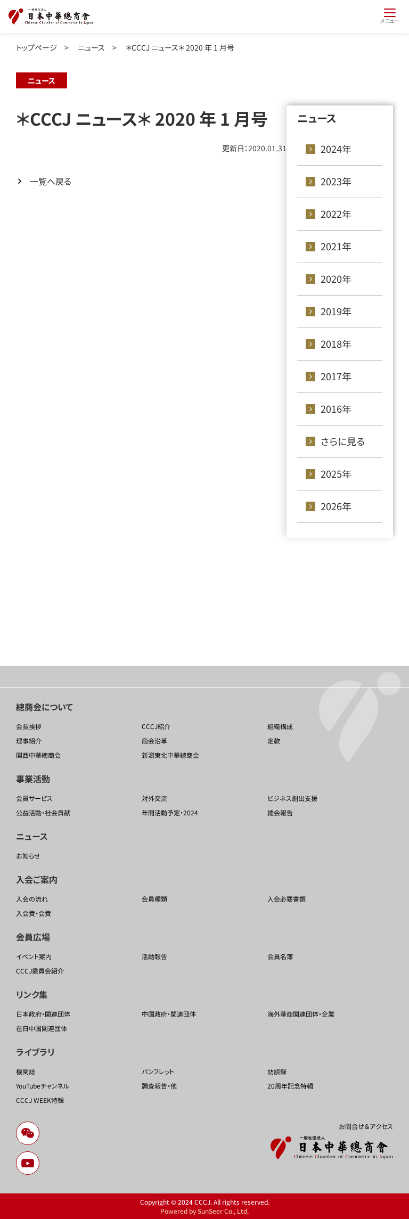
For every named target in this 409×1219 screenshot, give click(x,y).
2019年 (336, 311)
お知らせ (28, 855)
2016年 (336, 408)
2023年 (336, 181)
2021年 (336, 246)
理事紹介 (29, 740)
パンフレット (158, 1071)
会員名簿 (280, 956)
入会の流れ (32, 898)
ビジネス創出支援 (292, 798)
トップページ (36, 47)
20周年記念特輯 (290, 1085)
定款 (273, 740)
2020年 (336, 278)
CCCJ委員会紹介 (40, 970)
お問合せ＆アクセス (366, 1126)
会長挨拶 (29, 726)
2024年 (336, 149)
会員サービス (34, 798)
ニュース (91, 47)
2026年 (336, 506)
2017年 (336, 376)
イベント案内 (34, 956)
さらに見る (343, 441)
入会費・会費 (33, 913)
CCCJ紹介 (156, 726)
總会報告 (280, 812)
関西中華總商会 (38, 754)
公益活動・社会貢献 (43, 812)
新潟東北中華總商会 (170, 754)
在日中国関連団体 (41, 1028)
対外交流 (154, 798)
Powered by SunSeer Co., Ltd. (204, 1210)
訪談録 (277, 1071)
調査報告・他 (159, 1085)
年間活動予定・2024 (170, 812)
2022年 (336, 213)
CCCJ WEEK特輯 (40, 1100)
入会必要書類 (286, 898)
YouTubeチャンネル (42, 1085)
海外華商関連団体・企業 (300, 1013)
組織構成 (280, 726)
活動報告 (154, 956)
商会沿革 (154, 740)
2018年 (336, 343)
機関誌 (25, 1071)
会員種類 (154, 898)
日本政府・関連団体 (43, 1013)
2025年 (336, 473)
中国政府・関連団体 (169, 1013)
